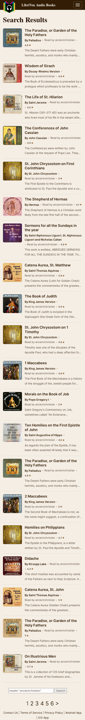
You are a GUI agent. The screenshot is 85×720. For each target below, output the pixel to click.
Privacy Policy (54, 712)
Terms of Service (31, 712)
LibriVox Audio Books (38, 4)
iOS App (43, 717)
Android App (73, 712)
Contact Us (10, 712)
